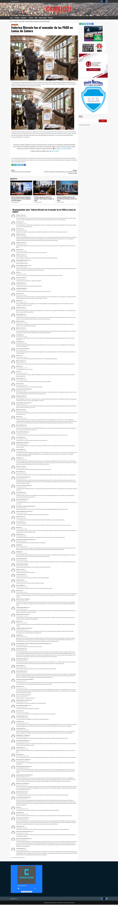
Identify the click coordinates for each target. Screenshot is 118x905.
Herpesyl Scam (19, 534)
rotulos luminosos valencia (22, 740)
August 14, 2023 (54, 151)
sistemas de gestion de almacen (23, 766)
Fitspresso (18, 355)
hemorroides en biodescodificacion (23, 831)
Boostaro (18, 527)
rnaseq (17, 807)
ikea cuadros (19, 754)
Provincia (31, 18)
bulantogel (18, 544)
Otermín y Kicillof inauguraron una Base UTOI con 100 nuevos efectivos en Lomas (67, 198)
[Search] (107, 18)
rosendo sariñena (20, 728)
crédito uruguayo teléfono (22, 607)
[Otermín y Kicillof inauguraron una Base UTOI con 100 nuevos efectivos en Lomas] (67, 188)
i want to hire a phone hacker (22, 477)
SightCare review (20, 328)
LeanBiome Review (20, 282)
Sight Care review (20, 409)
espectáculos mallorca (21, 716)
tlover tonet (18, 710)
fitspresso (18, 300)
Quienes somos (13, 898)
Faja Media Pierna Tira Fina (22, 614)
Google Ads (18, 635)
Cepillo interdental (20, 574)
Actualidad (16, 18)
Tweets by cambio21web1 (84, 124)
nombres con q (19, 579)
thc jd (17, 272)
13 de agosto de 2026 (38, 202)
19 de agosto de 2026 (15, 202)
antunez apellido (19, 585)
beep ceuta (18, 590)
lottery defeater (19, 378)
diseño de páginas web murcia (22, 260)
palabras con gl (19, 321)
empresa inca (19, 686)
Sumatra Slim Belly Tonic (21, 499)
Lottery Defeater (20, 314)
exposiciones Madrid (20, 558)
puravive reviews (20, 307)
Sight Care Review (20, 360)
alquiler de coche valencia (21, 783)
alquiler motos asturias (21, 791)
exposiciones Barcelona (21, 563)
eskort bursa (19, 221)
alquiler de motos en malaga (22, 599)
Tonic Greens (19, 228)
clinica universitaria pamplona (22, 694)
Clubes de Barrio (43, 18)
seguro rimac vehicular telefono (23, 838)
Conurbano (23, 18)
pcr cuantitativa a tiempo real (22, 797)
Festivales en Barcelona (21, 658)
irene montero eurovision (21, 817)
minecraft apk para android (22, 348)
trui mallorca (19, 721)
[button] (18, 888)
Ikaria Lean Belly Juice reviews (23, 402)
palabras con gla (19, 569)
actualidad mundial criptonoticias (23, 628)
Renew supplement (20, 425)
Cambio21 (59, 8)
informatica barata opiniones (22, 705)
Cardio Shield (19, 334)
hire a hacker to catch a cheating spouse (24, 506)
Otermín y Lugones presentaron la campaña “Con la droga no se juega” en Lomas (44, 198)
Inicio (11, 18)
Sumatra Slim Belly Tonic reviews (23, 511)
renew (17, 371)
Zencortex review (20, 466)
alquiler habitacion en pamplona (23, 700)
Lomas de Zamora (14, 24)
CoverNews (65, 902)
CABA (36, 18)
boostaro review (19, 234)
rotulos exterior (19, 747)
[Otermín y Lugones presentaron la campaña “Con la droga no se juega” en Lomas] (44, 188)
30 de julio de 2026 (61, 202)
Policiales (50, 18)
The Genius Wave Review (21, 431)
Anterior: (21, 171)
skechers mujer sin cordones (22, 759)
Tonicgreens (18, 457)
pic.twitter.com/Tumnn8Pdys (62, 148)
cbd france (18, 621)
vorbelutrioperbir (20, 848)
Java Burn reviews (20, 242)
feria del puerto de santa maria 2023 (24, 679)
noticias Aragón (19, 665)
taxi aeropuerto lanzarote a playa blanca (25, 539)
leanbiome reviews (20, 254)
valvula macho (19, 826)
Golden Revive (19, 341)
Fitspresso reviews (20, 277)
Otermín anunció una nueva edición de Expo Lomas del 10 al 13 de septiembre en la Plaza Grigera (21, 198)
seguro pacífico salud (20, 671)
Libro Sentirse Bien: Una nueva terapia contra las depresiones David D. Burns (33, 643)
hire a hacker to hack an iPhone (23, 389)
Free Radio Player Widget (27, 891)
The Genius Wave (20, 492)
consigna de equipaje (20, 288)
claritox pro (18, 249)
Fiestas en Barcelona (20, 648)
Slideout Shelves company (22, 442)
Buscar (81, 116)
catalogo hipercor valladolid (22, 735)
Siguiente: (60, 171)
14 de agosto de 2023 (15, 33)
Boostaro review (19, 516)
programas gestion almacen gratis (23, 774)
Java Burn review (20, 215)
